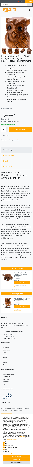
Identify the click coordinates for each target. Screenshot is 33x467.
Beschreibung (7, 150)
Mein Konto (6, 379)
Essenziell (7, 442)
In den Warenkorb (20, 129)
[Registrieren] (5, 1)
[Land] (18, 1)
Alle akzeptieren (16, 456)
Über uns (5, 360)
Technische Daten (8, 155)
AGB (4, 352)
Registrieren (6, 376)
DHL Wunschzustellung (11, 447)
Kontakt (5, 357)
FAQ (4, 384)
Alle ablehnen (16, 459)
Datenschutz (6, 350)
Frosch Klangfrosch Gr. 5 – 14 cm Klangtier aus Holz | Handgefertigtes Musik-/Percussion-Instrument (21, 275)
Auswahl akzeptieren (16, 462)
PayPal (7, 449)
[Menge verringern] (7, 130)
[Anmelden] (2, 1)
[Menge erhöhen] (7, 128)
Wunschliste (6, 135)
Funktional (7, 451)
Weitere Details (8, 166)
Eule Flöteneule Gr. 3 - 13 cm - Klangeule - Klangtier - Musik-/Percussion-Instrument (22, 300)
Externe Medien (9, 445)
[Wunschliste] (24, 1)
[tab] (16, 150)
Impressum (6, 347)
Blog (4, 365)
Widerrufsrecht (7, 355)
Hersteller (6, 161)
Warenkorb (6, 381)
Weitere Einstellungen (8, 453)
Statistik (7, 443)
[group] (7, 303)
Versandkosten (17, 140)
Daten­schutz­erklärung (12, 439)
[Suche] (29, 4)
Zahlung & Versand (8, 374)
